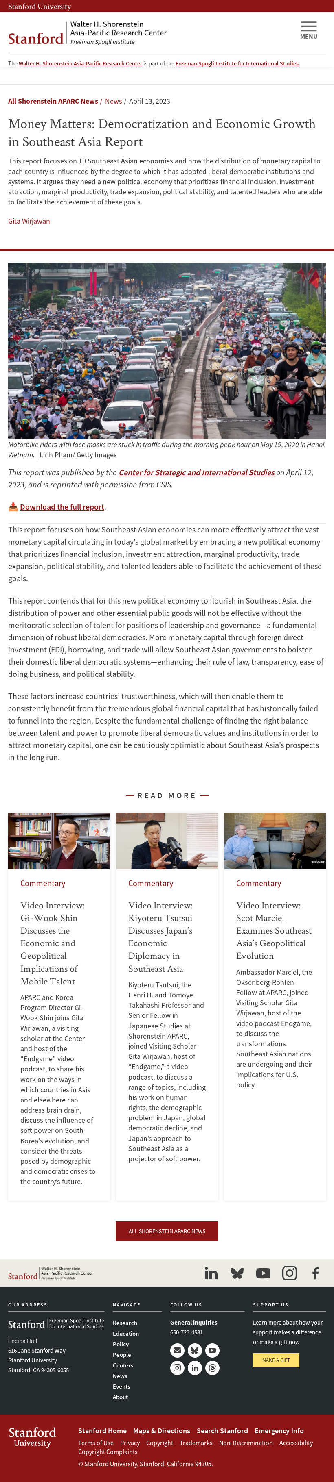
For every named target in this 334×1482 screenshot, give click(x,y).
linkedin (211, 1273)
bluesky (237, 1273)
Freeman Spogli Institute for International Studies (237, 63)
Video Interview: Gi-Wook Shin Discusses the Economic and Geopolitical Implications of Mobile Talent (59, 1007)
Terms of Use (96, 1443)
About (120, 1397)
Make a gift (276, 1360)
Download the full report (62, 507)
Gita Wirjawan (29, 221)
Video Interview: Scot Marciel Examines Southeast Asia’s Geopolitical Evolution (275, 1007)
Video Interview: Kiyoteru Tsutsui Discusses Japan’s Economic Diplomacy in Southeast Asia (167, 1007)
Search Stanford (222, 1430)
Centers (123, 1365)
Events (121, 1386)
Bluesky (195, 1350)
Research (125, 1323)
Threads (212, 1368)
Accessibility (296, 1443)
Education (126, 1333)
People (122, 1354)
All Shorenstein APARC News (53, 101)
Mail (177, 1350)
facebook (315, 1273)
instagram (289, 1273)
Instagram (177, 1368)
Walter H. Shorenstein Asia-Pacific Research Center (80, 63)
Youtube (212, 1350)
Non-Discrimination (246, 1443)
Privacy (130, 1443)
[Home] (150, 32)
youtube (263, 1273)
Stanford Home (102, 1430)
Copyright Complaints (108, 1451)
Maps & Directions (161, 1430)
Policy (121, 1344)
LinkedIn (195, 1368)
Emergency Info (279, 1430)
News (120, 1376)
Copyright (159, 1443)
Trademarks (196, 1443)
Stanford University (39, 6)
